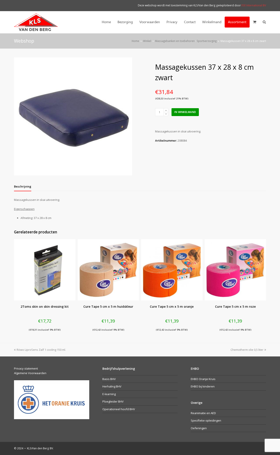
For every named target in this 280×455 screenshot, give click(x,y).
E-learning (109, 394)
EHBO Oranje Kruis (203, 379)
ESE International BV (254, 5)
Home (135, 41)
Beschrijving (22, 186)
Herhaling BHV (111, 386)
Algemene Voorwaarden (30, 373)
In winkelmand (185, 112)
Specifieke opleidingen (206, 420)
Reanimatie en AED (203, 413)
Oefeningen (199, 428)
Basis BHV (109, 379)
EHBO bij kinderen (203, 386)
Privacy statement (26, 368)
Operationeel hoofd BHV (118, 409)
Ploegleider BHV (113, 401)
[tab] (22, 186)
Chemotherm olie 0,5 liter (247, 350)
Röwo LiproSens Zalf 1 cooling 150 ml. (41, 350)
